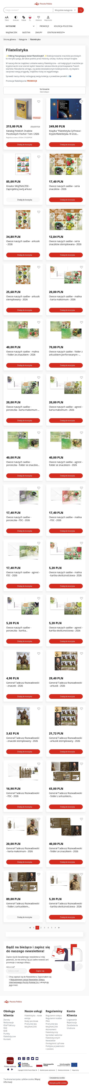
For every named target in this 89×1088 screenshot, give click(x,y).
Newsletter (51, 1040)
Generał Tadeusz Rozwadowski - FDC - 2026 (22, 795)
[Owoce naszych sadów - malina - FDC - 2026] (66, 495)
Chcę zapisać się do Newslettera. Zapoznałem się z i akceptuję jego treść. (30, 981)
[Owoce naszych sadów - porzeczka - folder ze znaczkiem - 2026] (23, 440)
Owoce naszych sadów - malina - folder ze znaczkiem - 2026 (22, 353)
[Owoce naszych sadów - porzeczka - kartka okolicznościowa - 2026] (23, 605)
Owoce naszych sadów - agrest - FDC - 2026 (23, 574)
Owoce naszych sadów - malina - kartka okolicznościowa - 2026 (65, 574)
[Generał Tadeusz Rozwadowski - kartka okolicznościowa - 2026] (66, 881)
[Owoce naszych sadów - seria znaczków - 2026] (66, 164)
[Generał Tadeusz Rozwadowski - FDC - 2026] (23, 771)
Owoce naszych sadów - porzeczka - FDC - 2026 (18, 519)
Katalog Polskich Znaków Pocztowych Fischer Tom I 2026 (22, 132)
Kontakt (7, 1039)
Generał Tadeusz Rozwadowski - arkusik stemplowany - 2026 (65, 739)
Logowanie (72, 1019)
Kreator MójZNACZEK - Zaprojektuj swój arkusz (19, 188)
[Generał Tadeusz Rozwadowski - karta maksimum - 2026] (23, 826)
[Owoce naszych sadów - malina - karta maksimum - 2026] (66, 274)
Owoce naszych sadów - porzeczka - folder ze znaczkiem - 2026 (23, 464)
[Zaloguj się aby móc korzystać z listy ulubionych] (39, 101)
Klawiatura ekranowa (63, 1070)
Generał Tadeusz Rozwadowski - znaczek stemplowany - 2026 (22, 739)
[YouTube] (37, 1058)
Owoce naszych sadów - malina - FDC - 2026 (65, 519)
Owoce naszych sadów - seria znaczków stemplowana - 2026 (65, 243)
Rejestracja (72, 1022)
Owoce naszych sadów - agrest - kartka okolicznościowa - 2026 (66, 629)
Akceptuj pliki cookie (57, 1083)
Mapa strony (75, 1070)
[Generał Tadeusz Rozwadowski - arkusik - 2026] (66, 661)
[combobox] (65, 10)
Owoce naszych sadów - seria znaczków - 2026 (64, 188)
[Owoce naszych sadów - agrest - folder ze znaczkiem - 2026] (66, 440)
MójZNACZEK (31, 1026)
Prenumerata (31, 1024)
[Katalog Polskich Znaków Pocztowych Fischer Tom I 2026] (23, 109)
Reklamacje (8, 1022)
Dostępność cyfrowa (55, 1043)
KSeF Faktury (9, 1025)
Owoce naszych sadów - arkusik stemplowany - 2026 (23, 298)
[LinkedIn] (28, 1058)
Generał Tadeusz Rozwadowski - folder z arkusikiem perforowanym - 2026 (65, 795)
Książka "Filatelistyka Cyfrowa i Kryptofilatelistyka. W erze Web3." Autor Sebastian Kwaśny (65, 132)
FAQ (5, 1028)
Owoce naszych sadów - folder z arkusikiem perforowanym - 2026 (66, 353)
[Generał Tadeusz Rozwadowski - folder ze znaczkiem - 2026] (66, 826)
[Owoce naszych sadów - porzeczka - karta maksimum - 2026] (23, 385)
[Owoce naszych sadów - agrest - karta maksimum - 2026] (66, 385)
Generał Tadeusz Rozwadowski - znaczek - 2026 (22, 684)
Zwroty (6, 1019)
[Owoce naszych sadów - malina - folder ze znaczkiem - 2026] (23, 330)
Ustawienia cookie (57, 1078)
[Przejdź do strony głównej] (43, 3)
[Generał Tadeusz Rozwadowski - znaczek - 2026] (23, 661)
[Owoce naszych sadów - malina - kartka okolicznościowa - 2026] (66, 550)
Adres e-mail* (10, 967)
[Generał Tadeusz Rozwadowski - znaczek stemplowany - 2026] (23, 716)
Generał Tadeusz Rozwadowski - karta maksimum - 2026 (22, 850)
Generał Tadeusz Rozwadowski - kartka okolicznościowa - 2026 (65, 905)
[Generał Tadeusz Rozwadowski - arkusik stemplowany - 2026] (66, 716)
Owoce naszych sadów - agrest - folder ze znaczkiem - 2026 (66, 464)
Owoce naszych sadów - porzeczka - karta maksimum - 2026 (22, 408)
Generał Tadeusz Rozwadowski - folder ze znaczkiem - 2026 (65, 850)
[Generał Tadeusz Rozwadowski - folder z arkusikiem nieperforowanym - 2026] (23, 881)
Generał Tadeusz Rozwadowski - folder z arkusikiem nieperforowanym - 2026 (22, 905)
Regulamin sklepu (54, 1015)
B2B (5, 1031)
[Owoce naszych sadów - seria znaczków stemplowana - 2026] (66, 219)
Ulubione (71, 1028)
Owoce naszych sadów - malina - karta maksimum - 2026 (65, 298)
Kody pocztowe (31, 1021)
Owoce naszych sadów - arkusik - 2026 (23, 243)
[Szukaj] (81, 10)
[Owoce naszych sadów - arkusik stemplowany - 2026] (23, 274)
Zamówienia (72, 1025)
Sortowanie (44, 90)
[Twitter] (32, 1058)
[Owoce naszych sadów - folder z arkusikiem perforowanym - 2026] (66, 330)
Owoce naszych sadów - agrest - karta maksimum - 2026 (66, 408)
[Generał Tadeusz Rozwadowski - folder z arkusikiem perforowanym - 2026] (66, 771)
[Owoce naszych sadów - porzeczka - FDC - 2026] (23, 495)
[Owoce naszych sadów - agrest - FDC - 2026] (23, 550)
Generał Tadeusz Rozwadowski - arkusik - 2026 (65, 684)
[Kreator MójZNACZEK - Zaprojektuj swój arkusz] (23, 164)
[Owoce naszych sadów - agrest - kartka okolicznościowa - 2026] (66, 605)
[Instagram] (23, 1058)
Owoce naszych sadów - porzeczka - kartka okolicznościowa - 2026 (18, 629)
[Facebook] (19, 1058)
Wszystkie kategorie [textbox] (63, 10)
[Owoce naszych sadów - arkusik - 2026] (23, 219)
